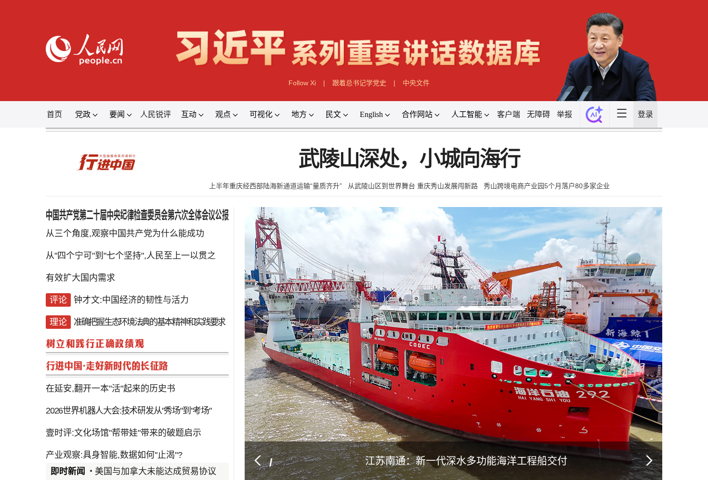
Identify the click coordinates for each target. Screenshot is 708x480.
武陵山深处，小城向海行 (415, 177)
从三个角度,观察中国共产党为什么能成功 (99, 259)
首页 (20, 127)
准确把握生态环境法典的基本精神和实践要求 (126, 358)
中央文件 (424, 92)
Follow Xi (295, 92)
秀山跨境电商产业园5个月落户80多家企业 (572, 207)
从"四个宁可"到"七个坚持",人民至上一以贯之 (105, 284)
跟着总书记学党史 (360, 92)
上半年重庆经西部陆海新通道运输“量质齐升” (263, 207)
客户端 (530, 127)
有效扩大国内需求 (49, 309)
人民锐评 (134, 127)
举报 (592, 127)
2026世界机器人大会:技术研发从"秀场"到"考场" (103, 457)
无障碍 (563, 127)
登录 (682, 127)
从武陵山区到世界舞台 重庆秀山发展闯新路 (419, 207)
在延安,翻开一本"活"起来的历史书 (83, 432)
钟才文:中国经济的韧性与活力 (106, 333)
